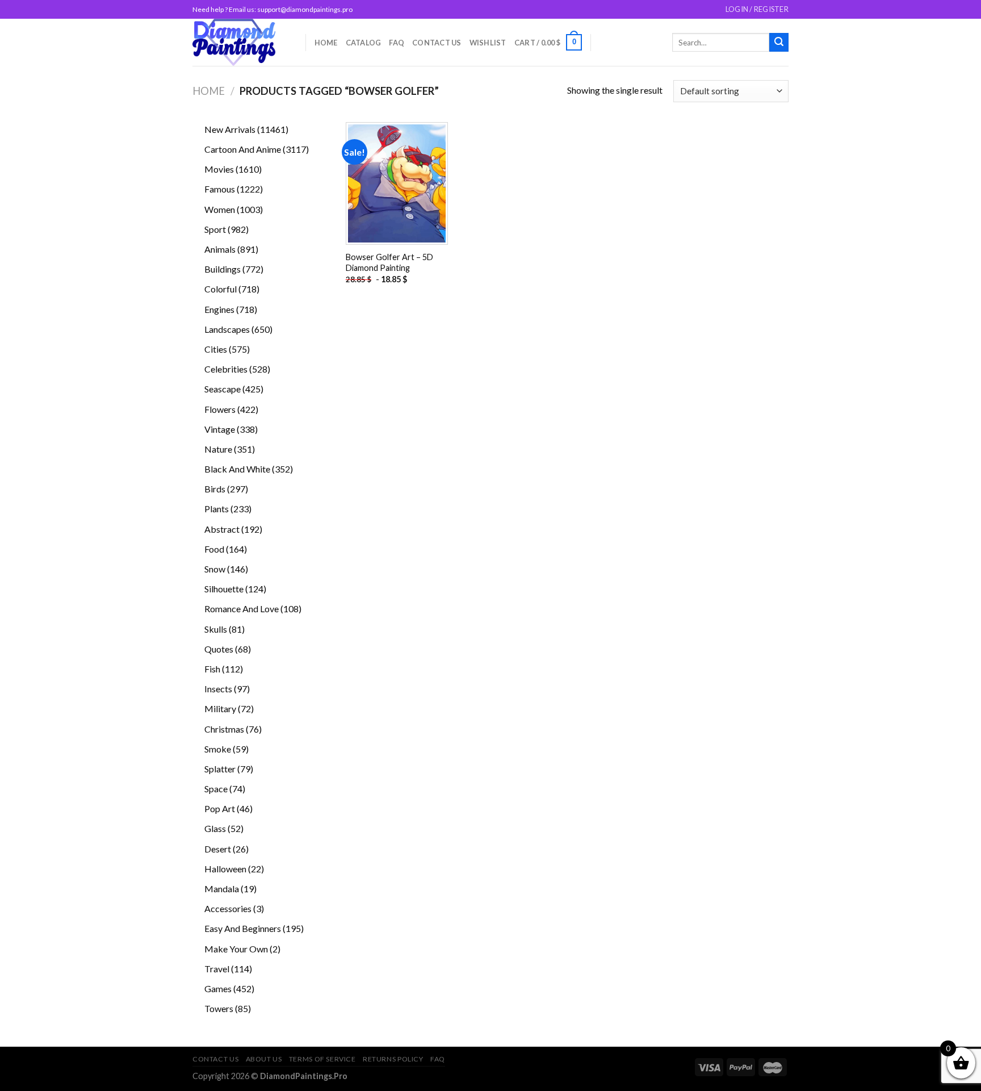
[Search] (779, 42)
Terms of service (322, 1059)
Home (326, 42)
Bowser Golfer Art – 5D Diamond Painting (389, 262)
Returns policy (393, 1059)
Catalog (364, 42)
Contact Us (437, 42)
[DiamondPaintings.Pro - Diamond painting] (240, 42)
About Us (264, 1059)
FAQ (396, 42)
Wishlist (487, 42)
